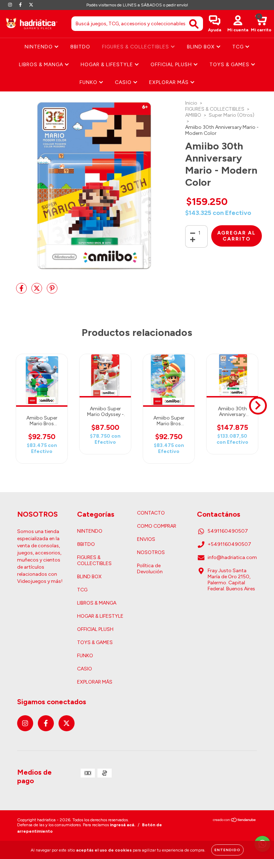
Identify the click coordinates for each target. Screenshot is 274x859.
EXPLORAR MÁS (169, 82)
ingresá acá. (122, 824)
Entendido (227, 850)
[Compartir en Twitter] (37, 291)
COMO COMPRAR (156, 526)
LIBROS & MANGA (42, 65)
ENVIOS (146, 539)
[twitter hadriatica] (31, 5)
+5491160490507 (229, 544)
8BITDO (80, 47)
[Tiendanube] (234, 820)
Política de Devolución (150, 569)
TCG (238, 47)
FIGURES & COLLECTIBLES (136, 47)
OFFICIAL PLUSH (172, 65)
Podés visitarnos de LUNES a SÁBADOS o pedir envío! (137, 4)
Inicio (191, 103)
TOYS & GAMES (230, 65)
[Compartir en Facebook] (22, 291)
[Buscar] (194, 24)
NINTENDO (39, 47)
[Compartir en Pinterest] (52, 291)
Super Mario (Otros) (231, 115)
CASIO (124, 82)
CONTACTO (151, 513)
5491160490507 (228, 531)
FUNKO (89, 82)
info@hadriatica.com (232, 557)
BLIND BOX (201, 47)
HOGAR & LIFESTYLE (108, 65)
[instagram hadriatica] (10, 5)
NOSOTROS (151, 552)
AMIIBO (193, 115)
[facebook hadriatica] (21, 5)
